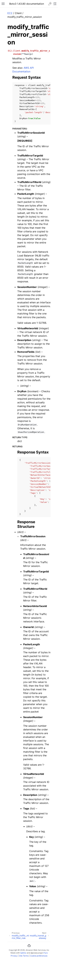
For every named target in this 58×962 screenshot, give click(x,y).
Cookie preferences (38, 956)
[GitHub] (29, 946)
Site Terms (23, 956)
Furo (46, 953)
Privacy (14, 956)
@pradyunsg (36, 953)
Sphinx (23, 953)
